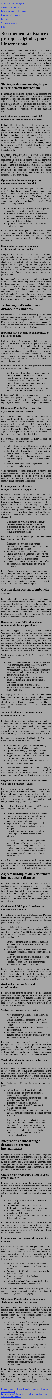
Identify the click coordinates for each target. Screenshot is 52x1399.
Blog (3, 27)
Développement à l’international (15, 11)
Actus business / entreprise (12, 3)
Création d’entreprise (10, 7)
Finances (5, 19)
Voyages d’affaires (9, 23)
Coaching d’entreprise (10, 15)
